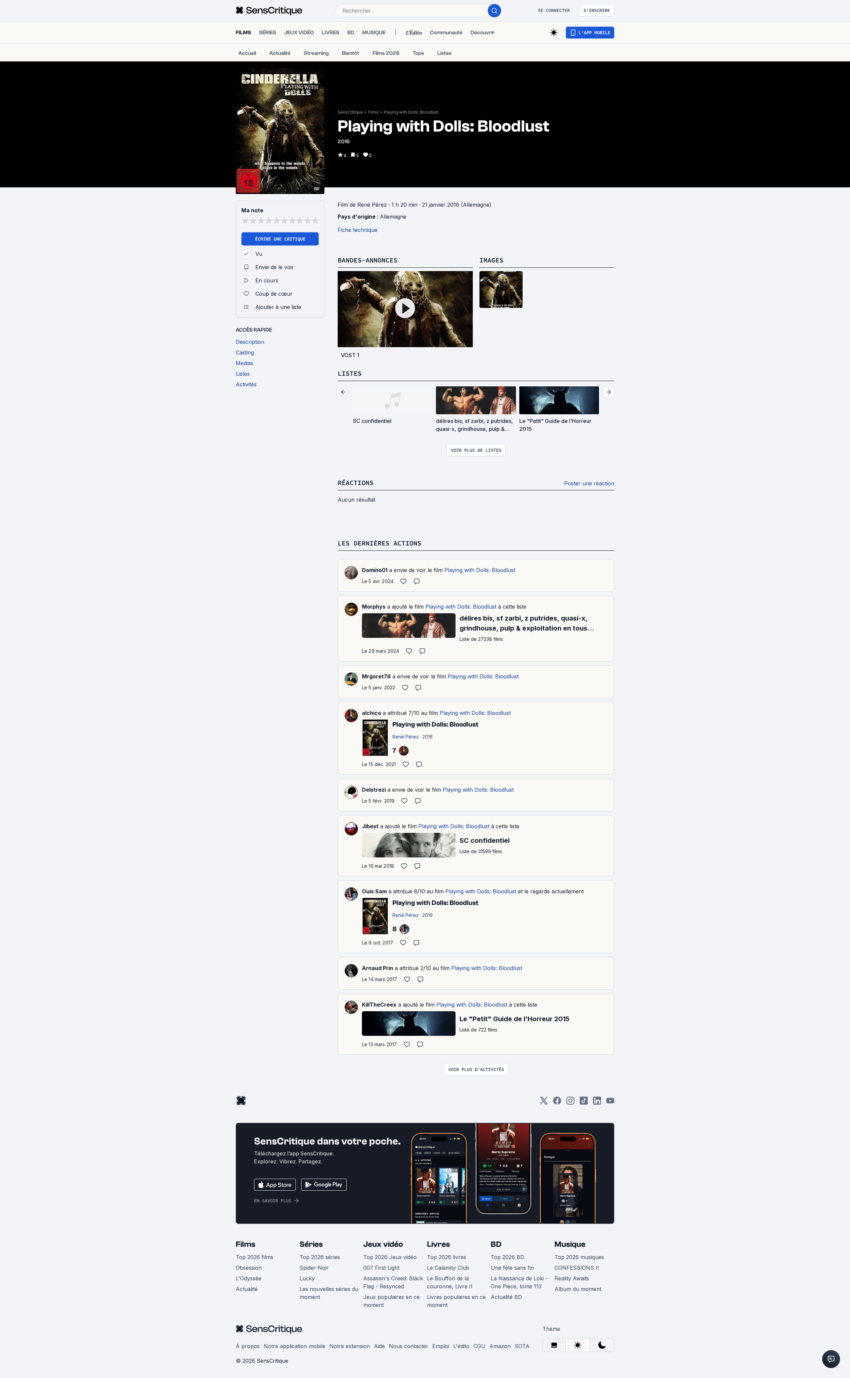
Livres (438, 1244)
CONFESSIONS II (576, 1267)
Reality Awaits (571, 1278)
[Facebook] (557, 1103)
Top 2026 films (254, 1257)
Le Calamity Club (448, 1267)
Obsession (249, 1267)
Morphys (373, 606)
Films (373, 112)
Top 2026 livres (446, 1257)
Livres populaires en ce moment (456, 1301)
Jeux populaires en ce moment (391, 1301)
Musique (569, 1244)
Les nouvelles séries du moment (328, 1293)
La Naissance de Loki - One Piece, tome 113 (519, 1282)
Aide (379, 1346)
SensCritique (350, 112)
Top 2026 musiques (579, 1257)
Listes (350, 373)
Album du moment (577, 1289)
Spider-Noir (314, 1267)
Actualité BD (506, 1297)
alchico (371, 713)
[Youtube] (610, 1103)
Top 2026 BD (507, 1257)
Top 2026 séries (319, 1257)
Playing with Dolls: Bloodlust (411, 112)
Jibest (370, 826)
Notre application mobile (294, 1346)
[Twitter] (544, 1103)
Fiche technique (358, 230)
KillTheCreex (379, 1004)
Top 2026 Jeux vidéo (390, 1257)
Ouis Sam (374, 891)
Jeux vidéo (383, 1244)
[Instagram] (570, 1103)
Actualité (247, 1289)
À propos (248, 1346)
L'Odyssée (248, 1278)
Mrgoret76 (376, 676)
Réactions (356, 482)
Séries (311, 1244)
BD (496, 1244)
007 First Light (381, 1267)
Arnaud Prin (377, 968)
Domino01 (374, 570)
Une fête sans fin (512, 1267)
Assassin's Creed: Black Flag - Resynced (393, 1282)
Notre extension (349, 1346)
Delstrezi (374, 789)
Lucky (307, 1278)
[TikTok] (584, 1103)
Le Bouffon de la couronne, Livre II (449, 1282)
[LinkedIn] (597, 1103)
